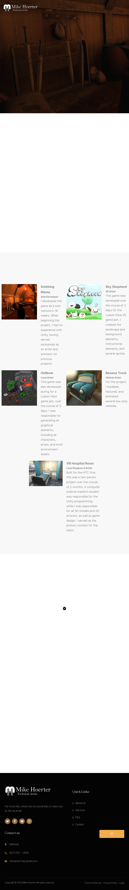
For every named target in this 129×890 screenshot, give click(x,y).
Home (49, 10)
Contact (84, 10)
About (61, 10)
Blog (72, 10)
